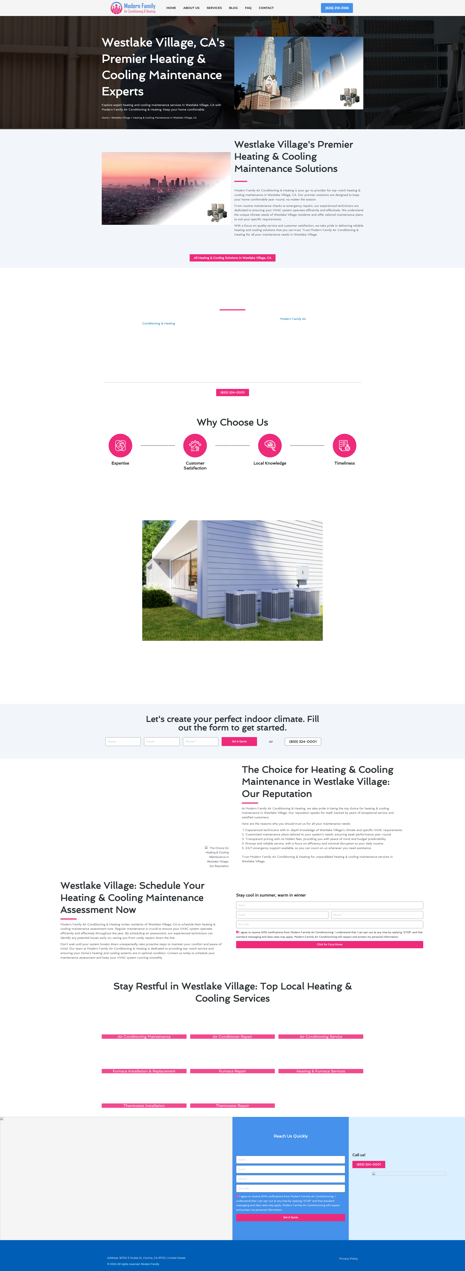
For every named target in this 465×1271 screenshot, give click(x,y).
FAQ (248, 8)
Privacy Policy (348, 1258)
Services (214, 8)
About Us (191, 8)
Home (171, 8)
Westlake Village (120, 117)
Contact (266, 8)
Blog (233, 8)
